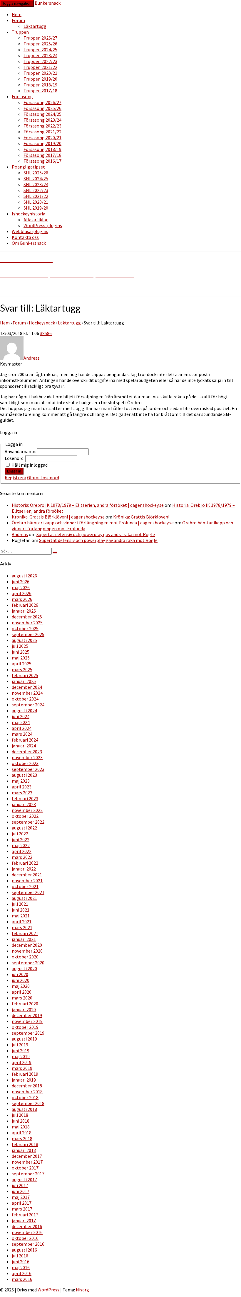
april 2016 (21, 1273)
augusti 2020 (24, 968)
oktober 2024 (25, 699)
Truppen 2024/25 (40, 49)
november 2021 (27, 880)
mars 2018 (22, 1138)
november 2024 (27, 693)
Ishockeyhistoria (28, 214)
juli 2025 (20, 646)
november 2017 (27, 1162)
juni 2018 (20, 1121)
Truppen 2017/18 (40, 91)
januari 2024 (24, 746)
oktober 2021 (25, 886)
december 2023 (27, 751)
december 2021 (27, 875)
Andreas (20, 534)
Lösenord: (15, 458)
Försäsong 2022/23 (42, 126)
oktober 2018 (25, 1097)
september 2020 (28, 962)
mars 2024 (22, 734)
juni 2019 (20, 1050)
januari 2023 (24, 804)
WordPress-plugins (43, 225)
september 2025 (28, 634)
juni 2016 (20, 1261)
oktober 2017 (25, 1168)
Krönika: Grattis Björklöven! (141, 517)
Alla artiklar (36, 219)
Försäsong (22, 96)
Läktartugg (35, 26)
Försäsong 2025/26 (42, 108)
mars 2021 (22, 927)
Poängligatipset (28, 167)
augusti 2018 (24, 1109)
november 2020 (27, 951)
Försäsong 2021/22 (42, 132)
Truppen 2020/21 (40, 73)
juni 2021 (20, 910)
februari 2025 (25, 675)
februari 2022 (25, 863)
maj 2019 (21, 1056)
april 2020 (21, 992)
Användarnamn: (21, 451)
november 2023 (27, 757)
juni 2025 (20, 652)
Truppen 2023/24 (40, 55)
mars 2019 (22, 1068)
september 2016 (28, 1244)
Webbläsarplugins (30, 231)
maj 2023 (21, 781)
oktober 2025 (25, 628)
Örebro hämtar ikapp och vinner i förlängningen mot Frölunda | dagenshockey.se (93, 523)
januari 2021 (24, 939)
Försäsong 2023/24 (42, 120)
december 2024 (27, 687)
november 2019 (27, 1021)
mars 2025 (22, 669)
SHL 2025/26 (36, 173)
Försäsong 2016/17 (42, 161)
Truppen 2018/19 (40, 85)
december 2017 (27, 1156)
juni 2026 (20, 581)
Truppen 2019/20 (40, 79)
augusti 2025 (24, 640)
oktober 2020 (25, 957)
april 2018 (21, 1132)
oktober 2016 (25, 1238)
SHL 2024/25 (36, 178)
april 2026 (21, 593)
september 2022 (28, 822)
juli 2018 (20, 1115)
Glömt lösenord (43, 477)
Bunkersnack (48, 3)
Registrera (15, 477)
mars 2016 (22, 1279)
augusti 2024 (24, 710)
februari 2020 (25, 1004)
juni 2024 (20, 716)
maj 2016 (21, 1267)
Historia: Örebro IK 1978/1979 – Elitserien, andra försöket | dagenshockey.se (88, 505)
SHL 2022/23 (36, 190)
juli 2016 (20, 1256)
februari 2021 (25, 933)
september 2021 (28, 892)
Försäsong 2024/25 (42, 114)
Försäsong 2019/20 (42, 143)
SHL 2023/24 (36, 184)
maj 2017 (21, 1197)
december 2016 (27, 1226)
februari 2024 (25, 740)
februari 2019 (25, 1074)
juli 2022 (20, 834)
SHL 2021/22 (36, 196)
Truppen (20, 32)
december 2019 (27, 1015)
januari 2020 (24, 1009)
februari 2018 (25, 1144)
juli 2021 (20, 904)
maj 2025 (21, 658)
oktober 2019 (25, 1027)
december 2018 (27, 1086)
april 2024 (21, 728)
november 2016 (27, 1232)
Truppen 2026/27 (40, 38)
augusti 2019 (24, 1039)
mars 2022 (22, 857)
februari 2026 (25, 605)
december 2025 (27, 617)
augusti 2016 (24, 1250)
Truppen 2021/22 (40, 67)
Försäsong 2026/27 (42, 102)
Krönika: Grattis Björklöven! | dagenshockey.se (58, 517)
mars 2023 (22, 792)
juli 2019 (20, 1045)
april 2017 (21, 1203)
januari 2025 (24, 681)
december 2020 (27, 945)
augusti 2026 (24, 576)
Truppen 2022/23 (40, 61)
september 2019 (28, 1033)
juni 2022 (20, 839)
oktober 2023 (25, 763)
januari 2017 (24, 1220)
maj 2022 (21, 845)
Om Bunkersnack (29, 243)
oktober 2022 (25, 816)
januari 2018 (24, 1150)
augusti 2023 (24, 775)
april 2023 (21, 787)
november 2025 (27, 622)
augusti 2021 (24, 898)
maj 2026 (21, 587)
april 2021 (21, 921)
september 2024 (28, 705)
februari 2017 (25, 1215)
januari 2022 (24, 869)
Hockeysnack (42, 323)
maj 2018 (21, 1127)
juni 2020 (20, 980)
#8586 (46, 333)
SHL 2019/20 (36, 208)
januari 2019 (24, 1080)
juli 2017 (20, 1185)
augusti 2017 (24, 1179)
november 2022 (27, 810)
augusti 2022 (24, 828)
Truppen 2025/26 (40, 44)
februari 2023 (25, 798)
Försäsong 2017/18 (42, 155)
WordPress (48, 1290)
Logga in (14, 471)
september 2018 (28, 1103)
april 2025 (21, 664)
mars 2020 (22, 998)
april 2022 (21, 851)
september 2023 (28, 769)
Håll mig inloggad (29, 465)
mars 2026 (22, 599)
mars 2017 (22, 1209)
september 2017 (28, 1174)
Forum (18, 20)
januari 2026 (24, 611)
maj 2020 (21, 986)
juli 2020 (20, 974)
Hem (16, 14)
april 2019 (21, 1062)
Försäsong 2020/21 (42, 137)
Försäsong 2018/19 (42, 149)
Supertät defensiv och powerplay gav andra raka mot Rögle (95, 534)
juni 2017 (20, 1191)
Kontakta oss (25, 237)
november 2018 (27, 1091)
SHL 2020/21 (36, 202)
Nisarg (82, 1290)
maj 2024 (21, 722)
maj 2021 (21, 916)
